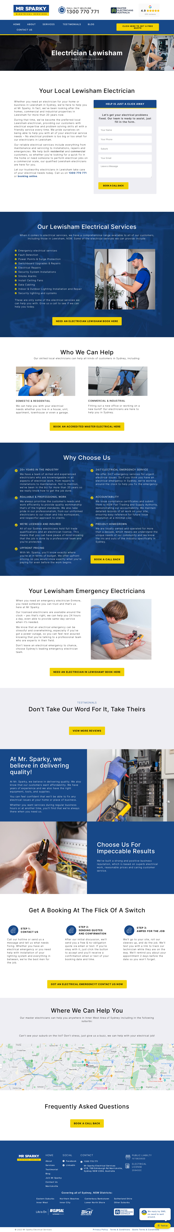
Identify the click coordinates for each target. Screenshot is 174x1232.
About (31, 24)
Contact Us (24, 30)
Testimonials (72, 24)
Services (49, 24)
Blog (91, 24)
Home (16, 24)
